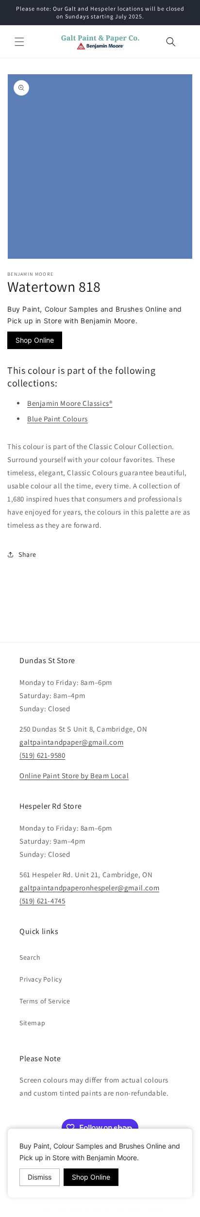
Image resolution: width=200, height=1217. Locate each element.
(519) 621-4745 (42, 900)
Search (30, 957)
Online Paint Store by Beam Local (74, 775)
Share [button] (27, 554)
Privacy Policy (40, 979)
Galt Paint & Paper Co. (84, 1208)
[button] (19, 41)
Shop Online (35, 340)
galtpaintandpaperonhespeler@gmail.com (89, 887)
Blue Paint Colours (57, 418)
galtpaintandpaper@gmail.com (71, 742)
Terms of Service (44, 1001)
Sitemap (32, 1022)
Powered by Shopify (139, 1208)
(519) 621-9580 (42, 755)
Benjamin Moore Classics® (69, 403)
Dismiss (39, 1177)
